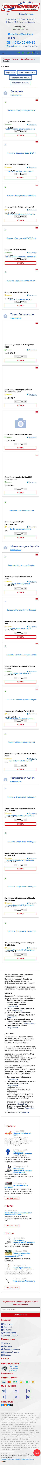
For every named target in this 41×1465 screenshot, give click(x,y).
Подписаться (21, 1315)
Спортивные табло (20, 83)
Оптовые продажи (12, 1349)
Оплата (22, 19)
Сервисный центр (11, 1352)
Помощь (7, 1355)
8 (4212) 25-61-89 (22, 42)
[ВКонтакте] (2, 1405)
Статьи (9, 1233)
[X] (11, 1405)
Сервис (10, 22)
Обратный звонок (13, 46)
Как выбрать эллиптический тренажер (24, 1241)
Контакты (20, 22)
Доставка (32, 19)
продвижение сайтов (27, 1459)
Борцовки (10, 72)
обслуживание (15, 1459)
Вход (22, 14)
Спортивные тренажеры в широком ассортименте (22, 1170)
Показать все (12, 1198)
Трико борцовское (27, 72)
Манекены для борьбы (20, 78)
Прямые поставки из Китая (22, 1134)
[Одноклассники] (5, 1405)
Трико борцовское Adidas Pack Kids (18, 434)
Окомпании (8, 1324)
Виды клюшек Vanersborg (24, 1281)
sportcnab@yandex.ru (22, 34)
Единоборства (27, 59)
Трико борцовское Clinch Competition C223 (19, 346)
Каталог (15, 59)
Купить (20, 360)
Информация (30, 22)
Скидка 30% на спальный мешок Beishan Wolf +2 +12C (18, 1214)
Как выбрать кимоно (22, 1268)
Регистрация (29, 14)
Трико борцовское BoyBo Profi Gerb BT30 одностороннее (18, 391)
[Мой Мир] (8, 1405)
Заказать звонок (10, 1336)
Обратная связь (10, 1333)
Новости (10, 1126)
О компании (12, 19)
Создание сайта (5, 1459)
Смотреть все (15, 95)
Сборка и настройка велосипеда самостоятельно (17, 1255)
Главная (6, 59)
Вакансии (7, 1327)
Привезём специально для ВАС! (13, 1368)
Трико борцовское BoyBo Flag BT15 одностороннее (18, 478)
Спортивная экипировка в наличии (22, 1153)
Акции (9, 1205)
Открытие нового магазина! (16, 1186)
